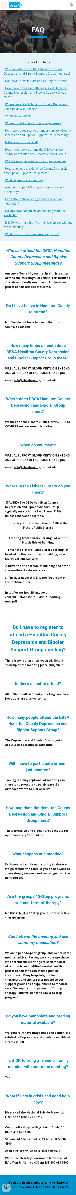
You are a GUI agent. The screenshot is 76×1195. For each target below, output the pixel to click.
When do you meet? (18, 116)
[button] (4, 5)
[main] (38, 31)
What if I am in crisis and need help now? (32, 234)
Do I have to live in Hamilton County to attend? (36, 81)
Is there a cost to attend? (21, 142)
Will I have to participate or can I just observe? (35, 161)
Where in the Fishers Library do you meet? (33, 123)
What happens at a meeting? (24, 180)
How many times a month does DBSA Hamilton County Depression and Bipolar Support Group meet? (35, 92)
